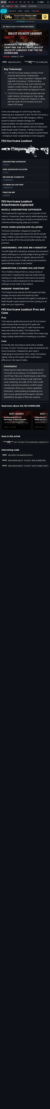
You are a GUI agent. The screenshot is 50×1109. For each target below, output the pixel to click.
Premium (21, 21)
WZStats (6, 56)
